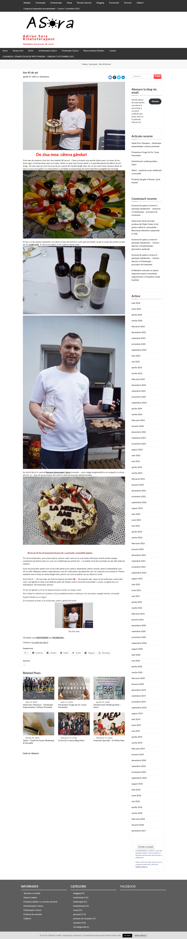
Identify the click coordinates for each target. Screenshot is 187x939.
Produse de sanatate (33, 914)
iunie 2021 (136, 590)
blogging (77, 893)
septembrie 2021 (139, 573)
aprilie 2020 (137, 667)
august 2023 (137, 450)
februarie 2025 (138, 379)
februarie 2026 (138, 327)
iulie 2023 (136, 456)
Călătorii (139, 3)
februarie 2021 (138, 614)
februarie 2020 (138, 678)
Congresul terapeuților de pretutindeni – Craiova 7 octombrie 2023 (52, 9)
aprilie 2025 (137, 368)
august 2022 (137, 508)
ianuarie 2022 (138, 549)
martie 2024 (137, 414)
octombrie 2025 (139, 344)
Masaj (69, 3)
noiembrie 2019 (139, 696)
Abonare (155, 101)
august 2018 (137, 784)
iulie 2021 (136, 585)
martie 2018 (137, 813)
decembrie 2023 (139, 432)
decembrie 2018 (139, 760)
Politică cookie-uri (141, 866)
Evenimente (114, 3)
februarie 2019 (138, 749)
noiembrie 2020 (139, 631)
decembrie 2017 (139, 831)
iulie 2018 (136, 790)
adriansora (44, 77)
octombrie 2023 (139, 444)
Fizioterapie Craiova (70, 51)
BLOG (30, 51)
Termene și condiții (32, 893)
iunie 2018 (136, 796)
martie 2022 (137, 538)
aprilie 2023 (137, 467)
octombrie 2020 (139, 637)
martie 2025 (137, 373)
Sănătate (27, 3)
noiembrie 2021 (139, 561)
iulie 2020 (136, 655)
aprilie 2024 (137, 409)
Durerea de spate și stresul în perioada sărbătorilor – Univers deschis (145, 243)
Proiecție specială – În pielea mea (109, 741)
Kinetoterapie (56, 3)
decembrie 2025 (139, 332)
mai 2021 (136, 596)
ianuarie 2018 (138, 825)
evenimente (78, 898)
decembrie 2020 (139, 626)
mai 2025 (136, 362)
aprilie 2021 (137, 602)
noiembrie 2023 (139, 438)
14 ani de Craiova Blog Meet (71, 741)
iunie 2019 (136, 725)
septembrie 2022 (139, 502)
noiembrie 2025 (139, 338)
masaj (75, 910)
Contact (112, 51)
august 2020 (137, 649)
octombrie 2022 (139, 497)
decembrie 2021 (139, 555)
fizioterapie (78, 902)
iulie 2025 (136, 356)
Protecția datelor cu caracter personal (40, 902)
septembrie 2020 (139, 643)
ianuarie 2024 (138, 426)
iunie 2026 (136, 309)
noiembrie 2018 (139, 766)
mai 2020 (136, 661)
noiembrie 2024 (139, 391)
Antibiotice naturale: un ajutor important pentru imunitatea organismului (145, 273)
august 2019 (137, 714)
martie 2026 (137, 321)
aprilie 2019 (137, 737)
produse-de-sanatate (82, 919)
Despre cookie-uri (140, 935)
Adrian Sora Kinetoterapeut (39, 38)
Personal (127, 3)
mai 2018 (136, 801)
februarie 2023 (138, 479)
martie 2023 (137, 473)
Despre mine (18, 51)
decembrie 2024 (139, 385)
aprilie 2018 (137, 807)
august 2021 (137, 579)
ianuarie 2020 (138, 684)
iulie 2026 (136, 303)
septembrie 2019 (139, 708)
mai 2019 (136, 731)
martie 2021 (137, 608)
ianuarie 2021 (138, 620)
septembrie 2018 (139, 778)
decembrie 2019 (139, 690)
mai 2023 (136, 461)
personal (77, 914)
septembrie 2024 (139, 403)
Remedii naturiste (84, 3)
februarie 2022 (138, 543)
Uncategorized (79, 927)
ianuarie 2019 (138, 755)
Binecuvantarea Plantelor (94, 51)
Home (5, 51)
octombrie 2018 (139, 772)
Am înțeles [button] (127, 935)
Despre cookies (30, 898)
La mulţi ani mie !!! (40, 643)
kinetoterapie (79, 906)
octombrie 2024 (139, 397)
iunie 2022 (136, 520)
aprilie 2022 (137, 532)
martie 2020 (137, 672)
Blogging (100, 3)
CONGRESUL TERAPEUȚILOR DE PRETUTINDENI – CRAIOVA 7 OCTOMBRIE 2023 (38, 57)
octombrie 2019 (139, 702)
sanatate (77, 923)
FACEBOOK (128, 886)
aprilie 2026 (137, 315)
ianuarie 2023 (138, 485)
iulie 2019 (136, 719)
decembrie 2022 (139, 491)
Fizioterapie (40, 3)
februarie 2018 (138, 819)
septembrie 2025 (139, 350)
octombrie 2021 (139, 567)
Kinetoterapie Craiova (48, 51)
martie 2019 (137, 743)
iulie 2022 (136, 514)
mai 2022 (136, 526)
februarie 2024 (138, 420)
